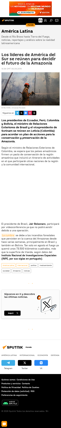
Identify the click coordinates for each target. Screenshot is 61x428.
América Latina (8, 265)
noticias (27, 271)
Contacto (26, 383)
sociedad (6, 271)
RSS (32, 391)
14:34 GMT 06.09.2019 (11, 68)
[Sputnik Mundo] (8, 21)
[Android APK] (10, 403)
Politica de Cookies (30, 387)
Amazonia (16, 271)
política (33, 265)
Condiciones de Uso (26, 379)
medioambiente (46, 265)
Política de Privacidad (11, 387)
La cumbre (8, 235)
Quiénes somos (8, 379)
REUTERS (6, 108)
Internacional (22, 265)
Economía (43, 355)
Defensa (55, 355)
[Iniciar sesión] (45, 20)
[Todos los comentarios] (4, 424)
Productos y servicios (11, 383)
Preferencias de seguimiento (14, 395)
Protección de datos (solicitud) (15, 391)
